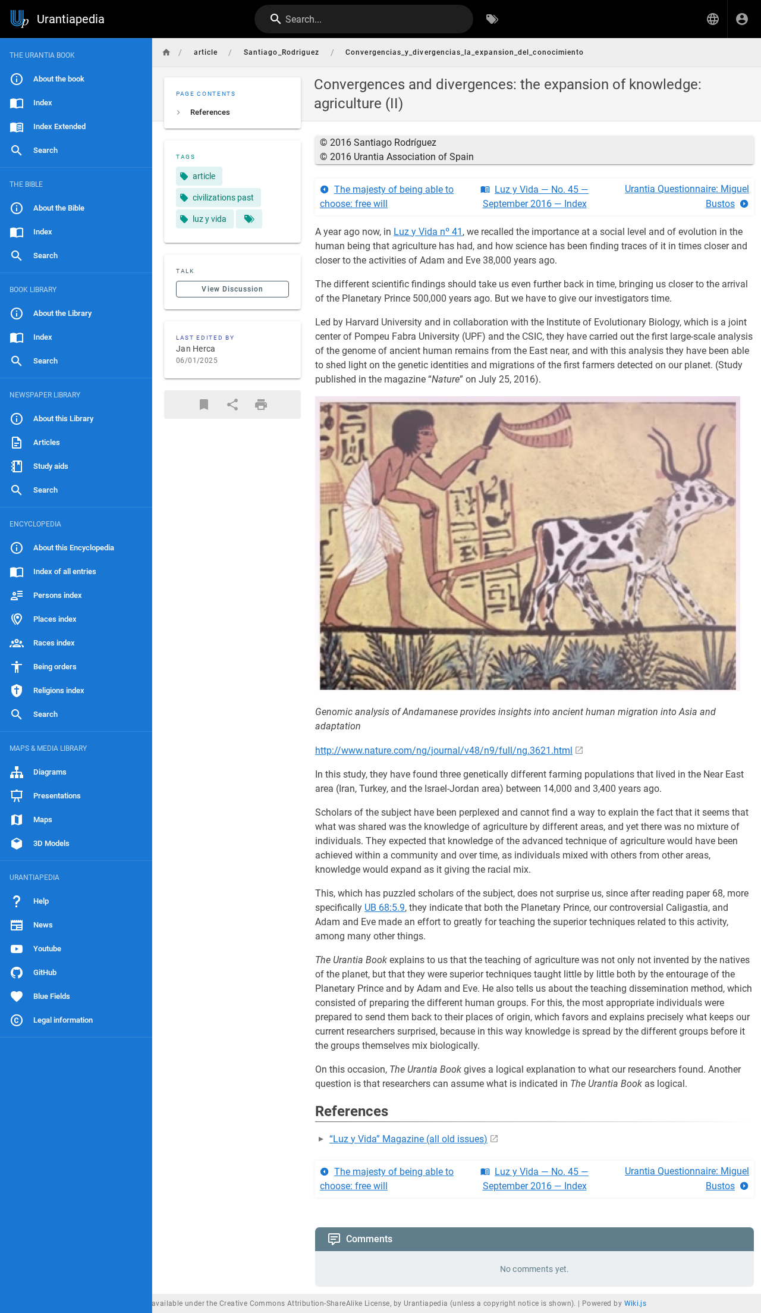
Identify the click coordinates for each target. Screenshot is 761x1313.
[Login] (742, 19)
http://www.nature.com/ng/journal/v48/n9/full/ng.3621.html (444, 750)
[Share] (232, 404)
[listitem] (232, 112)
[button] (713, 19)
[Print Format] (261, 404)
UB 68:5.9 (384, 907)
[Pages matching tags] (249, 218)
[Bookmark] (204, 404)
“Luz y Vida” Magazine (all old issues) (408, 1139)
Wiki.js (635, 1303)
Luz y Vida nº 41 (428, 231)
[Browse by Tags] (492, 19)
